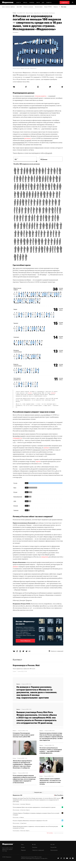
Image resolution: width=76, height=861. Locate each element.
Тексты (38, 2)
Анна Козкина (52, 12)
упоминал (53, 393)
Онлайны (31, 2)
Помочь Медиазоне (25, 640)
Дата (43, 2)
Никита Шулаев (45, 12)
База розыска (54, 850)
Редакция (23, 850)
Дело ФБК (19, 7)
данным (46, 447)
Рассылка (34, 847)
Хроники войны (38, 7)
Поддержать (64, 2)
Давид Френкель (37, 12)
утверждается (17, 438)
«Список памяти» (40, 96)
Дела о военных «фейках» (8, 7)
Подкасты (49, 2)
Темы (22, 844)
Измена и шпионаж (28, 7)
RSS (34, 844)
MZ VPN (52, 844)
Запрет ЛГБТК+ (48, 7)
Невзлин (56, 7)
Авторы (23, 847)
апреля (38, 461)
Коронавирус (15, 32)
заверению (44, 557)
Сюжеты (25, 2)
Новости (18, 2)
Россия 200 (53, 847)
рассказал (27, 138)
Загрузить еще (38, 792)
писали (30, 393)
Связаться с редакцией (57, 651)
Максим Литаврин (30, 12)
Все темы (63, 6)
